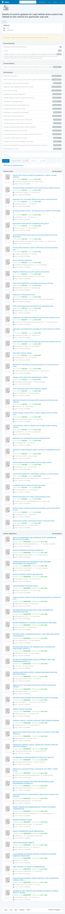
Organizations (15, 161)
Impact (42, 161)
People (25, 161)
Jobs (16, 910)
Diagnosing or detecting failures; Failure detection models (32, 87)
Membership (42, 2)
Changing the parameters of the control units (32, 131)
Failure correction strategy (32, 90)
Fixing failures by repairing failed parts (32, 101)
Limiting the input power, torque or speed (32, 109)
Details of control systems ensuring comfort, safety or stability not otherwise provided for (32, 80)
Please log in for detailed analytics (13, 165)
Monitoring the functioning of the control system (32, 112)
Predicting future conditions (32, 76)
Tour (49, 2)
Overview (5, 161)
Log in (61, 2)
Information (34, 161)
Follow (4, 22)
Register (55, 2)
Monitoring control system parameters (32, 116)
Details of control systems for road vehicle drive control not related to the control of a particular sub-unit (32, 67)
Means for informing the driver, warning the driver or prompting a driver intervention (32, 145)
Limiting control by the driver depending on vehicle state (32, 141)
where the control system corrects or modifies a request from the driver (32, 134)
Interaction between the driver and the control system (32, 123)
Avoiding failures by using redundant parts (32, 94)
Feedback (22, 910)
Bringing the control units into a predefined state (32, 105)
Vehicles (32, 51)
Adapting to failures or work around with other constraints (32, 98)
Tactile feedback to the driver (32, 149)
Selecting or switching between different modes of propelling (32, 127)
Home (5, 910)
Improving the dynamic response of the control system (32, 120)
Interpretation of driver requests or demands (32, 138)
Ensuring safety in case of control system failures (32, 83)
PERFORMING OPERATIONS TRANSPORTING (32, 47)
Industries (6, 155)
